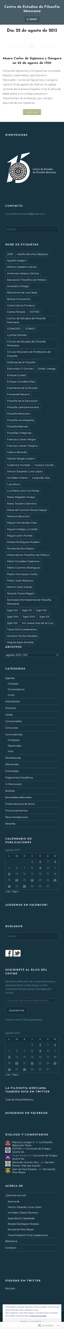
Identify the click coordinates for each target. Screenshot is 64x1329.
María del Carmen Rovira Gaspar (27, 510)
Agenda (9, 678)
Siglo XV (27, 610)
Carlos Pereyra (16, 311)
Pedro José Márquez (20, 580)
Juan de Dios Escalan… (25, 1169)
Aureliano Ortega (18, 286)
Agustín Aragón (16, 260)
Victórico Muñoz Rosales (22, 635)
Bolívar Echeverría (18, 299)
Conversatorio (16, 689)
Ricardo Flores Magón (20, 593)
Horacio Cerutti (44, 465)
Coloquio (13, 683)
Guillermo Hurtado (18, 465)
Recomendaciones (16, 817)
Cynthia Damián (17, 335)
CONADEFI (14, 328)
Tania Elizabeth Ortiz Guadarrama (28, 1235)
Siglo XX (44, 616)
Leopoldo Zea (41, 477)
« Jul (7, 891)
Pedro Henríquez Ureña (22, 574)
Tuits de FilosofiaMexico (19, 1099)
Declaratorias (13, 757)
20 (16, 880)
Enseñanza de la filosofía (22, 387)
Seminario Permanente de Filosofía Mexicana (29, 601)
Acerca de (13, 1201)
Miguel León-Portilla (19, 535)
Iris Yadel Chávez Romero (23, 1212)
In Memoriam (13, 784)
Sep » (15, 891)
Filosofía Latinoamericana (23, 407)
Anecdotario (12, 701)
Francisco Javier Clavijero (22, 445)
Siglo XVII (13, 616)
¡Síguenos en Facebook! (26, 905)
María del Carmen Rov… (26, 1162)
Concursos (11, 727)
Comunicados (13, 721)
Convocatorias (13, 734)
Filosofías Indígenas (19, 432)
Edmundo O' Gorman (20, 368)
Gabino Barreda (17, 452)
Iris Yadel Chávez (17, 477)
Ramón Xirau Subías (19, 586)
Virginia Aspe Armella (20, 642)
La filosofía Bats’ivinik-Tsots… (32, 1144)
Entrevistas (11, 771)
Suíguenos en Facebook (26, 1113)
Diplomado (14, 745)
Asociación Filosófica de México (26, 279)
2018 (10, 254)
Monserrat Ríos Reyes (20, 548)
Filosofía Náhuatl (17, 426)
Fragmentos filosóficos (19, 777)
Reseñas (10, 823)
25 (55, 880)
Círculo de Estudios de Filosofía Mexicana (26, 343)
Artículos (10, 708)
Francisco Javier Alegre (21, 439)
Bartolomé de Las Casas (22, 292)
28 (24, 886)
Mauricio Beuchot (18, 516)
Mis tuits (10, 1288)
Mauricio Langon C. (23, 1142)
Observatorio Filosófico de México (28, 554)
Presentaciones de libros (20, 803)
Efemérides (12, 764)
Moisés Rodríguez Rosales (23, 542)
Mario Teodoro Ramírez (21, 503)
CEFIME (34, 311)
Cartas (9, 714)
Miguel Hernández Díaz (22, 522)
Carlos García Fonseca (21, 305)
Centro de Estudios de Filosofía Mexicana (26, 320)
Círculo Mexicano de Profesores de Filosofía (29, 353)
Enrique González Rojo (21, 381)
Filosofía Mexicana (18, 413)
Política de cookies (38, 1315)
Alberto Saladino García (21, 266)
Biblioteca (11, 1241)
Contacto (10, 1247)
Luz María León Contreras (23, 490)
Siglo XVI (41, 610)
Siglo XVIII (29, 616)
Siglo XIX (12, 610)
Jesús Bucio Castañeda (21, 1218)
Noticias (10, 790)
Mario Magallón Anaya (21, 497)
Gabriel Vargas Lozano (21, 458)
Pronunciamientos (16, 810)
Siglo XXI (12, 623)
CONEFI (30, 328)
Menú (33, 19)
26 (9, 886)
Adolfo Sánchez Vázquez (32, 254)
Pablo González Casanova (23, 561)
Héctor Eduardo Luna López (25, 471)
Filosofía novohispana (20, 420)
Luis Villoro (13, 484)
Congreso (14, 740)
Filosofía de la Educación (22, 400)
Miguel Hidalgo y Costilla (22, 529)
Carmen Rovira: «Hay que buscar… (33, 1164)
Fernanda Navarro (18, 394)
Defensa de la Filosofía (21, 362)
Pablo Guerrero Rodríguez (23, 567)
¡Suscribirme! (16, 1010)
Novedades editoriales (18, 797)
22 (32, 880)
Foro (10, 751)
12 (9, 873)
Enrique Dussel (16, 375)
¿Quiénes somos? (15, 1195)
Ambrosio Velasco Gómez (23, 273)
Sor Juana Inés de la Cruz (37, 623)
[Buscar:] (32, 229)
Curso (11, 694)
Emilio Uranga (46, 368)
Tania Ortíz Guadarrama (21, 629)
